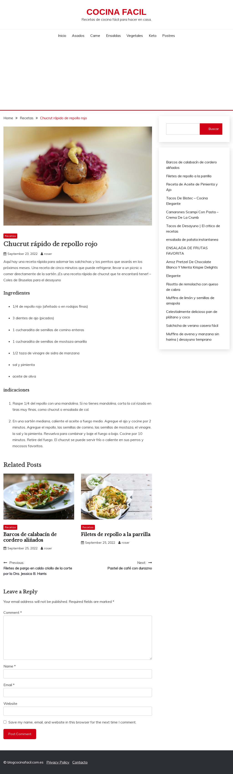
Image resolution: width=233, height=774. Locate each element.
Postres (168, 35)
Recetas (10, 236)
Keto (153, 35)
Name (9, 666)
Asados (78, 35)
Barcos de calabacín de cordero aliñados (30, 537)
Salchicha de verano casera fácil (192, 325)
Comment (12, 612)
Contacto (80, 762)
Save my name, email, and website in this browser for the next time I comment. (72, 722)
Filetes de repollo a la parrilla (115, 534)
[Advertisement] (116, 76)
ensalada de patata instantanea (192, 239)
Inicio (62, 35)
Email (9, 685)
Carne (95, 35)
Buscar (214, 129)
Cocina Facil (116, 12)
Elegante (173, 275)
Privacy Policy (57, 762)
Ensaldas (113, 35)
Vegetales (135, 35)
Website (10, 703)
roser (48, 254)
